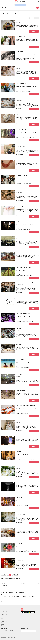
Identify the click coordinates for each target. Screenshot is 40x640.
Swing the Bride (19, 497)
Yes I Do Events (19, 298)
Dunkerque (3, 583)
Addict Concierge (20, 359)
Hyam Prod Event (20, 67)
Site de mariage (3, 625)
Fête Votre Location (20, 436)
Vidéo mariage (31, 596)
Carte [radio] (37, 18)
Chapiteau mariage (30, 598)
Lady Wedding (19, 206)
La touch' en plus (20, 482)
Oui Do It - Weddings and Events (23, 512)
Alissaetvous (19, 466)
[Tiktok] (13, 630)
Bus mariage (16, 598)
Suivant (15, 574)
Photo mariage (25, 596)
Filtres (4, 18)
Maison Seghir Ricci (20, 36)
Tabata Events (19, 528)
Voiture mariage (10, 598)
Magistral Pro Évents (21, 21)
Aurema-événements (21, 374)
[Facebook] (2, 630)
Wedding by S (19, 160)
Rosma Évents (19, 190)
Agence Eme (19, 344)
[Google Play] (31, 613)
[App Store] (24, 613)
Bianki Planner (19, 451)
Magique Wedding (20, 558)
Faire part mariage (10, 596)
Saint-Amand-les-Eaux (5, 585)
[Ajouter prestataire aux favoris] (14, 22)
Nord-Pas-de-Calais (16, 11)
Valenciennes (23, 581)
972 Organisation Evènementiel (23, 313)
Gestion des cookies (4, 614)
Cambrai (22, 585)
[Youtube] (11, 630)
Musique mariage (3, 598)
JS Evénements (19, 236)
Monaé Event (19, 420)
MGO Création (19, 98)
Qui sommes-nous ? (4, 621)
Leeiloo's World (19, 543)
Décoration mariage (22, 598)
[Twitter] (4, 630)
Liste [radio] (32, 18)
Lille (1, 581)
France (24, 630)
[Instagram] (8, 630)
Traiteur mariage (3, 596)
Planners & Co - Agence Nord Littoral (24, 282)
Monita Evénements (20, 390)
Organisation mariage (8, 11)
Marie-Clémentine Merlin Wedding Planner (25, 405)
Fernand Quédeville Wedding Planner (24, 267)
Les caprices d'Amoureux (21, 83)
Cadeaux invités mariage (18, 596)
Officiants (2, 601)
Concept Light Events (21, 129)
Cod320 (18, 221)
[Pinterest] (6, 630)
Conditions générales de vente (6, 611)
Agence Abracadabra (21, 114)
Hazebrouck (23, 583)
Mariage (2, 11)
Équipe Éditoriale (3, 622)
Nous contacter (34, 31)
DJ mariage (7, 601)
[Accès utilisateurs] (38, 1)
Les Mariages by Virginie (21, 175)
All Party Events (19, 328)
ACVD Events (19, 252)
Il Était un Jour (19, 51)
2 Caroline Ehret (20, 144)
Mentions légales (4, 610)
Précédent (4, 574)
